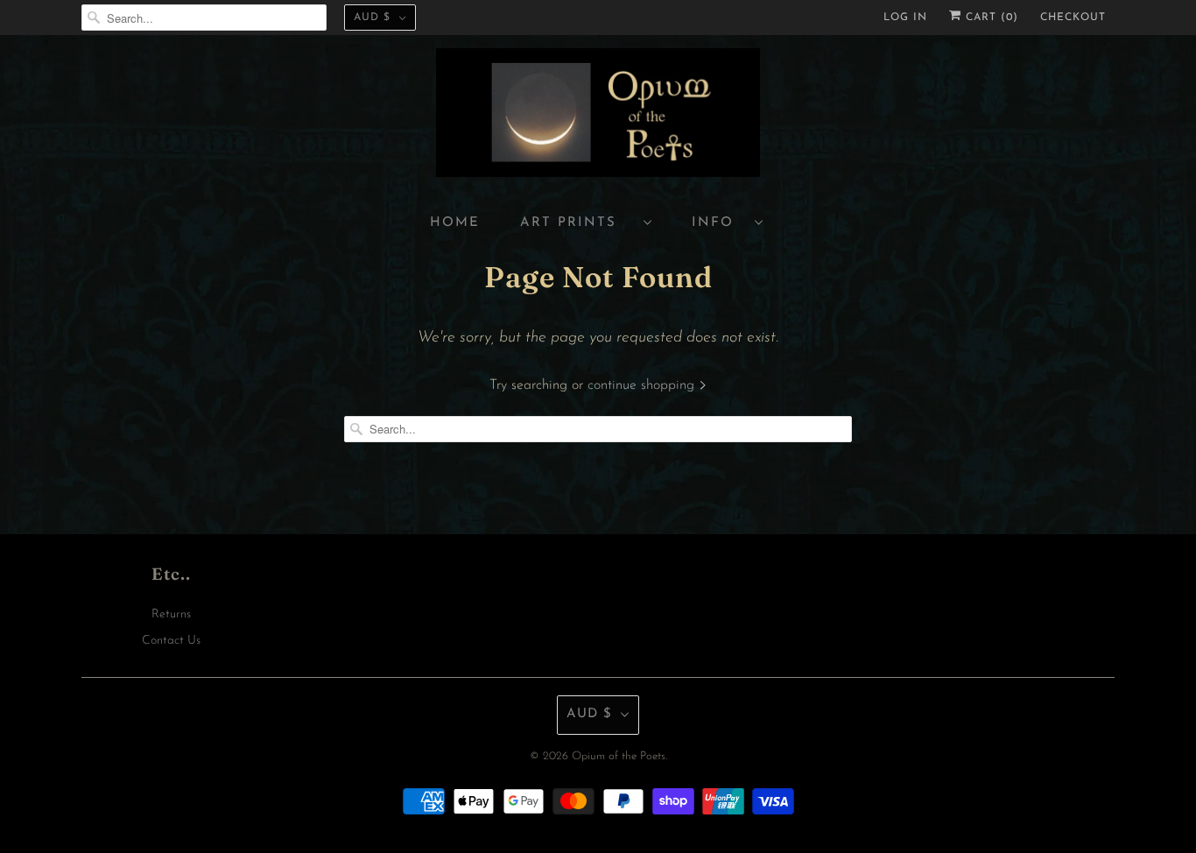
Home (455, 222)
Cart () (989, 17)
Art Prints (577, 222)
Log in (905, 17)
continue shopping (643, 385)
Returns (171, 614)
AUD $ (372, 17)
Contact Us (171, 640)
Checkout (1073, 17)
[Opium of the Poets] (598, 115)
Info (719, 222)
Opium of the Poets (618, 756)
